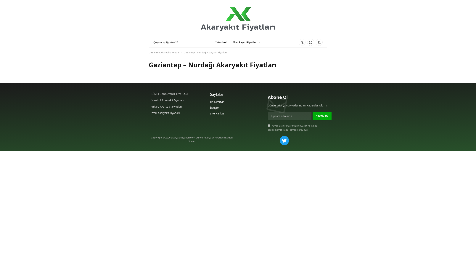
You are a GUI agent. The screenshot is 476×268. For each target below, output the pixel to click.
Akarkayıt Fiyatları (244, 42)
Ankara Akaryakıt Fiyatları (166, 106)
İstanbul (221, 42)
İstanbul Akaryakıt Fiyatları (167, 100)
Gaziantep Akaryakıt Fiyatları (164, 52)
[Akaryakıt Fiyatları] (238, 19)
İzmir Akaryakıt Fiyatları (165, 113)
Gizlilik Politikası (308, 125)
